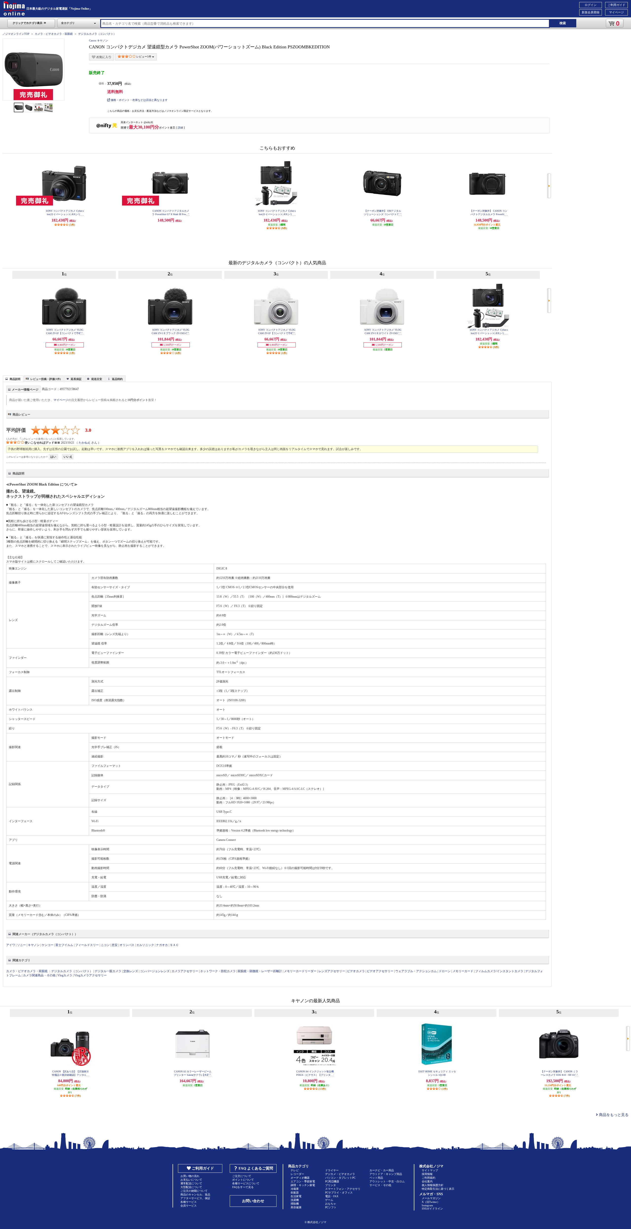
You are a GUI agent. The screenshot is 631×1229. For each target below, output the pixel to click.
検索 (563, 23)
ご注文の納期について (194, 1190)
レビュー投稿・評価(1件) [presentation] (45, 379)
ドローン (445, 971)
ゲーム (329, 1199)
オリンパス (127, 945)
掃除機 (295, 1203)
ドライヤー (332, 1170)
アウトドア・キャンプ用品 (385, 1173)
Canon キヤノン (98, 40)
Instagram (427, 1205)
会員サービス (188, 1205)
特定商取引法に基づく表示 (438, 1188)
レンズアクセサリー (331, 971)
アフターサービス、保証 (195, 1198)
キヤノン (34, 945)
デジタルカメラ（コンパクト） (97, 33)
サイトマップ (430, 1170)
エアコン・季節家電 (303, 1181)
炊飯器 (295, 1192)
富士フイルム (64, 945)
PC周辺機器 (332, 1181)
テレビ (295, 1170)
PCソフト (330, 1207)
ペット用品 (376, 1177)
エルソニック (145, 945)
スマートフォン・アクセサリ (342, 1188)
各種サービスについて (245, 1183)
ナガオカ (162, 945)
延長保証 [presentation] (76, 379)
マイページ (616, 12)
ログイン (590, 5)
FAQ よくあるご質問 (256, 1168)
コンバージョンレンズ (155, 971)
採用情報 (427, 1173)
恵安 (115, 945)
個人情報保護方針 (432, 1185)
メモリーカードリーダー (300, 971)
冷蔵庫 (295, 1188)
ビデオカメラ (356, 971)
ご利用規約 (428, 1177)
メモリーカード (463, 971)
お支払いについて (191, 1179)
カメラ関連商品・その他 (39, 975)
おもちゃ (330, 1203)
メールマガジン (431, 1198)
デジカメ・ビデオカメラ (340, 1173)
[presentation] (12, 378)
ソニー (21, 945)
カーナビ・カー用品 (381, 1170)
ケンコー (47, 945)
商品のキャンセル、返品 (195, 1194)
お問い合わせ (253, 1201)
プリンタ (330, 1185)
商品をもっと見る (613, 1115)
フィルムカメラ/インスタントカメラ (499, 971)
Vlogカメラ (64, 975)
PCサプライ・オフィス (339, 1192)
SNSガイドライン (432, 1208)
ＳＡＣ (174, 945)
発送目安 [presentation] (96, 379)
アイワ (10, 945)
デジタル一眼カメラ (108, 971)
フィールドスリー (87, 945)
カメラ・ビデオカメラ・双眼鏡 (54, 33)
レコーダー (297, 1173)
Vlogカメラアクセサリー (90, 975)
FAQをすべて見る (243, 1187)
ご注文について (241, 1175)
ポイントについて (243, 1179)
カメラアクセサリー (185, 971)
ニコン (105, 945)
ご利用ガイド (616, 5)
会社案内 (427, 1181)
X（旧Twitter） (431, 1201)
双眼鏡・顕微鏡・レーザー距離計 (260, 971)
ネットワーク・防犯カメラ (218, 971)
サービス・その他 (380, 1185)
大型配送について (191, 1187)
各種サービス (188, 1201)
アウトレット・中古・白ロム (387, 1181)
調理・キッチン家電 (303, 1185)
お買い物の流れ (189, 1175)
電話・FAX (331, 1196)
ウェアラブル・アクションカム (416, 971)
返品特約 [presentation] (117, 379)
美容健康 (296, 1207)
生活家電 (296, 1196)
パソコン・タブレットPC (340, 1177)
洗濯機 (295, 1199)
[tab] (13, 378)
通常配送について (191, 1183)
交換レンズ (130, 971)
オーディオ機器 (300, 1177)
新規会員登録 (590, 12)
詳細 (180, 127)
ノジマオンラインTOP (15, 33)
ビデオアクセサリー (380, 971)
